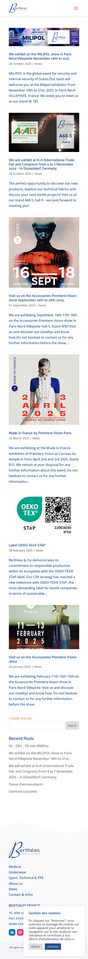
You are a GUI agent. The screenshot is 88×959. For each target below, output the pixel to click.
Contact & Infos (21, 894)
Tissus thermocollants (26, 784)
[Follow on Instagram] (20, 932)
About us (16, 883)
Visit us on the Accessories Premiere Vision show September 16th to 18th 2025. (43, 298)
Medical (15, 866)
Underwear (17, 872)
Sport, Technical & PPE (26, 878)
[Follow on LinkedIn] (12, 932)
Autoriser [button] (53, 946)
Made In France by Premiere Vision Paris (40, 433)
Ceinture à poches (23, 791)
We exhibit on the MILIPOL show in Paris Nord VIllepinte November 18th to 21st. (40, 56)
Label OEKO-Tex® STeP (27, 545)
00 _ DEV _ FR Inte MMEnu (29, 746)
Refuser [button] (35, 946)
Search (72, 725)
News (38, 64)
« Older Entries (20, 718)
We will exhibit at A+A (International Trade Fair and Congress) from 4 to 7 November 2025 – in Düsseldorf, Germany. (41, 164)
